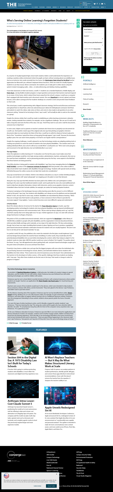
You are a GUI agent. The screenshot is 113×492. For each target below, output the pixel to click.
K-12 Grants (46, 10)
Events (86, 7)
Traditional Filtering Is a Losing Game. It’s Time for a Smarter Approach (92, 133)
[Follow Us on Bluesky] (94, 4)
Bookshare (58, 219)
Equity (68, 10)
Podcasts (70, 7)
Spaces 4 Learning (52, 471)
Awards (55, 7)
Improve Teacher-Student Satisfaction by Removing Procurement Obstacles (91, 263)
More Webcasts (88, 140)
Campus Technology (53, 457)
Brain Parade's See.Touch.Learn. (49, 281)
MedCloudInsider (52, 463)
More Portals (87, 109)
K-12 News (35, 7)
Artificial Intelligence (89, 84)
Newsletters (95, 7)
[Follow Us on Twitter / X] (99, 3)
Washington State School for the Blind (57, 80)
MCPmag (79, 460)
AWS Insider (50, 455)
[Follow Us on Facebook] (97, 3)
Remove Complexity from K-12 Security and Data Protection (92, 154)
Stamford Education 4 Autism (26, 272)
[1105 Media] (17, 470)
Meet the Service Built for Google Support (93, 167)
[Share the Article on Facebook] (78, 20)
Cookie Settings (37, 485)
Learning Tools (87, 94)
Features (42, 7)
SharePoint (54, 97)
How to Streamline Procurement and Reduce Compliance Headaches (93, 219)
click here (36, 32)
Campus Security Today (83, 455)
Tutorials (37, 10)
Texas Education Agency (49, 206)
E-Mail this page (13, 323)
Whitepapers (90, 149)
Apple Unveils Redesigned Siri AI (60, 409)
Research (63, 7)
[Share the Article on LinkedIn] (78, 23)
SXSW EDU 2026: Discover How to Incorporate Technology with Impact (93, 197)
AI (63, 10)
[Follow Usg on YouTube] (102, 4)
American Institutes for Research (37, 166)
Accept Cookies (51, 486)
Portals (87, 80)
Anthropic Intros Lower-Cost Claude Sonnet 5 (21, 402)
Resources (78, 7)
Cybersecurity (87, 89)
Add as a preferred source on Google (87, 3)
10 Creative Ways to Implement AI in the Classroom (93, 161)
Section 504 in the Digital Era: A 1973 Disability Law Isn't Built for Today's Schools (22, 362)
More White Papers (89, 182)
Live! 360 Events (52, 460)
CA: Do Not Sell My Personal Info (80, 486)
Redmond (79, 465)
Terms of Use (66, 486)
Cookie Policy (52, 481)
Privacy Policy (97, 49)
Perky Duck (10, 93)
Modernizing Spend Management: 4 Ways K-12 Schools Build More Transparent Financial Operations (93, 175)
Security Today (81, 468)
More (102, 7)
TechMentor (80, 471)
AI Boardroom (51, 452)
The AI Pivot (80, 473)
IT (72, 10)
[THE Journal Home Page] (19, 5)
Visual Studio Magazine (83, 476)
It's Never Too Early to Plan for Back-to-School (92, 241)
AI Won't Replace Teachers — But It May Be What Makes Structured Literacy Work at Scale (60, 362)
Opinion (48, 7)
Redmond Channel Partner (55, 468)
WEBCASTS (88, 118)
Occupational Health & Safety (85, 463)
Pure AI (49, 465)
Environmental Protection (84, 457)
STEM (60, 10)
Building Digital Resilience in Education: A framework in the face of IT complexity (92, 124)
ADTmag (79, 452)
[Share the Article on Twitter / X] (78, 26)
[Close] (56, 474)
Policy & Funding (88, 99)
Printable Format (26, 323)
